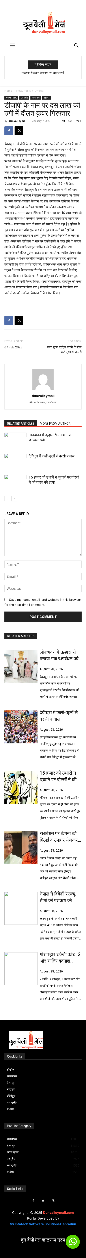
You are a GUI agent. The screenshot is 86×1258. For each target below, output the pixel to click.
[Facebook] (8, 130)
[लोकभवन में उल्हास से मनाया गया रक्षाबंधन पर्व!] (15, 440)
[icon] (73, 1243)
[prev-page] (7, 498)
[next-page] (14, 498)
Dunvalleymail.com (58, 1213)
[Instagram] (43, 1200)
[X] (19, 130)
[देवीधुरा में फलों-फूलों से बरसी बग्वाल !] (15, 461)
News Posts (23, 91)
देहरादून (47, 97)
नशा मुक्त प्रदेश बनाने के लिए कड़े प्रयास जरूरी (64, 349)
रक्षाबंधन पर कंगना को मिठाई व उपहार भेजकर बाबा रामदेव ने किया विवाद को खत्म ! (59, 837)
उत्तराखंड (39, 91)
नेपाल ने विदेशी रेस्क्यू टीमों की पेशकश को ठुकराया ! (57, 897)
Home (8, 91)
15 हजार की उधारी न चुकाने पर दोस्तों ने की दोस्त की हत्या (58, 776)
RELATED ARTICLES (21, 423)
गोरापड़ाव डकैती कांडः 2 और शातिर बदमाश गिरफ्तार (60, 958)
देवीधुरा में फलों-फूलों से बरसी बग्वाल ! (52, 456)
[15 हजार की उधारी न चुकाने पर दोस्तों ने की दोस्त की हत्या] (15, 482)
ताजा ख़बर (36, 97)
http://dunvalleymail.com (43, 402)
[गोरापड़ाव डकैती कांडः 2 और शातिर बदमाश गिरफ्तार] (20, 968)
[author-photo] (43, 389)
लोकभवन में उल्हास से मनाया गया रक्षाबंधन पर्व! (43, 73)
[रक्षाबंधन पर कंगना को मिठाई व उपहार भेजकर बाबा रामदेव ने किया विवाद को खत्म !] (20, 847)
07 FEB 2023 (13, 347)
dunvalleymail (17, 120)
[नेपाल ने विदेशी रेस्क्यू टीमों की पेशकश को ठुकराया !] (20, 908)
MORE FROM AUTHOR (55, 423)
